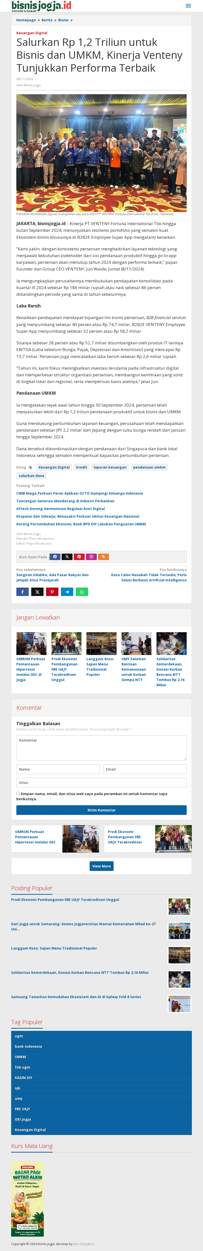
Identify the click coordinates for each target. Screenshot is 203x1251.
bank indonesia (28, 1046)
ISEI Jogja (23, 1119)
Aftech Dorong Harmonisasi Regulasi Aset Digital (60, 508)
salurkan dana (31, 475)
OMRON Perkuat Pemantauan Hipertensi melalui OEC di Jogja (30, 669)
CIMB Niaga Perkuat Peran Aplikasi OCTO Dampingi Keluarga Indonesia (79, 493)
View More (101, 866)
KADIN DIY (23, 1077)
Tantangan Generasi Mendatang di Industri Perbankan (65, 501)
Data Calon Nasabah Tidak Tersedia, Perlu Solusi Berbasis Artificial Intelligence (149, 574)
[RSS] (103, 557)
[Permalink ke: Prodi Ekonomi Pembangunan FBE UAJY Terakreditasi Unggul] (66, 643)
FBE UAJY (22, 1108)
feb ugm (22, 1067)
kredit (81, 467)
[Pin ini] (52, 592)
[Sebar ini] (22, 592)
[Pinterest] (79, 557)
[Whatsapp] (82, 592)
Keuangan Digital (31, 32)
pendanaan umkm (149, 467)
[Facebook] (55, 557)
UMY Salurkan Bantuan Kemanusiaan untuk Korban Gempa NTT (134, 669)
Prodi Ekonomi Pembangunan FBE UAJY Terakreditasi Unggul (64, 669)
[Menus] (188, 6)
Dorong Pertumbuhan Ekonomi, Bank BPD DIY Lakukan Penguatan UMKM (81, 524)
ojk (17, 1088)
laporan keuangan (110, 467)
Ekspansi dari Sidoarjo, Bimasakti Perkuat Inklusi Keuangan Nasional (77, 516)
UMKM (20, 1056)
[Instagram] (91, 557)
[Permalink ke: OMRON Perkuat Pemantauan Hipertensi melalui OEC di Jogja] (31, 643)
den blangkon (84, 1244)
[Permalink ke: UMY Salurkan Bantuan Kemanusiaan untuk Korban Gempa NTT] (137, 643)
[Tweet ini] (37, 592)
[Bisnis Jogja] (41, 5)
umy (19, 1098)
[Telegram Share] (67, 592)
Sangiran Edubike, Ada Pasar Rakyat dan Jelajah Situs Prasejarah (52, 574)
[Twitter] (67, 557)
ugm (19, 1036)
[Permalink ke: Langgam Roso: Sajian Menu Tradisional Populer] (101, 643)
